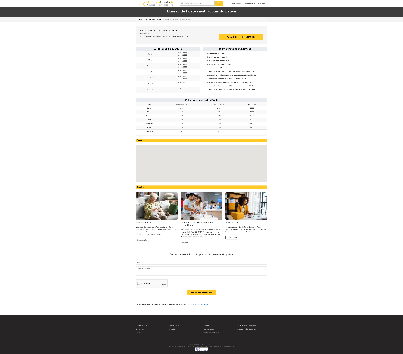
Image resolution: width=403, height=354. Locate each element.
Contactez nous (208, 325)
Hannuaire (171, 346)
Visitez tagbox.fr (191, 346)
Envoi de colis (232, 222)
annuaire (199, 346)
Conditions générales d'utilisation (247, 329)
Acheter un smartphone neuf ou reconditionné (197, 224)
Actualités (172, 329)
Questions (139, 333)
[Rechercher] (219, 3)
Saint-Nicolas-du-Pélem (153, 19)
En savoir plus (142, 240)
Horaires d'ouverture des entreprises (213, 346)
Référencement (230, 346)
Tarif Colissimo (174, 325)
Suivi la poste (140, 329)
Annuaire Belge (180, 346)
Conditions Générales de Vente (246, 325)
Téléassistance (143, 222)
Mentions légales (208, 329)
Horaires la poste (141, 325)
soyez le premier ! (200, 304)
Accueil (140, 19)
